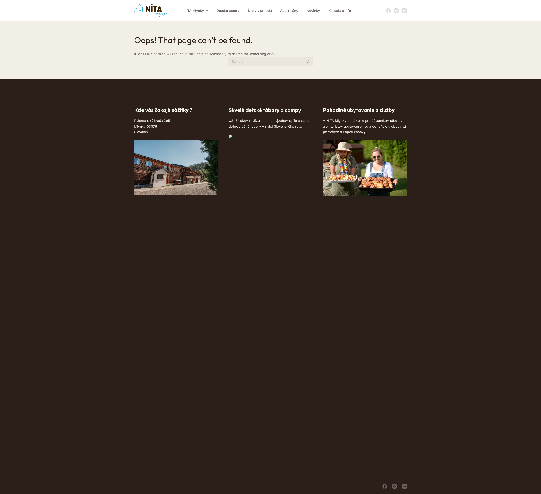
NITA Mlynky (194, 10)
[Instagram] (396, 10)
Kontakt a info (339, 10)
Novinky (313, 10)
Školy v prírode (260, 10)
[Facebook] (388, 10)
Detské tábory (227, 10)
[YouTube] (404, 10)
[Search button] (308, 61)
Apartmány (289, 10)
